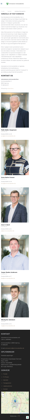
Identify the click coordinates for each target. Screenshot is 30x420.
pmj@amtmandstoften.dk (8, 136)
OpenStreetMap (26, 413)
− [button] (3, 396)
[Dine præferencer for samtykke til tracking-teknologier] (27, 417)
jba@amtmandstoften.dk (8, 278)
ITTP (19, 416)
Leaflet (20, 413)
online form (10, 88)
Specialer (10, 11)
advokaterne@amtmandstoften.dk (14, 348)
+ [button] (3, 393)
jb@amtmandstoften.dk (7, 231)
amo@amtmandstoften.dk (8, 183)
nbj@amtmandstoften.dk (8, 325)
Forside (2, 11)
